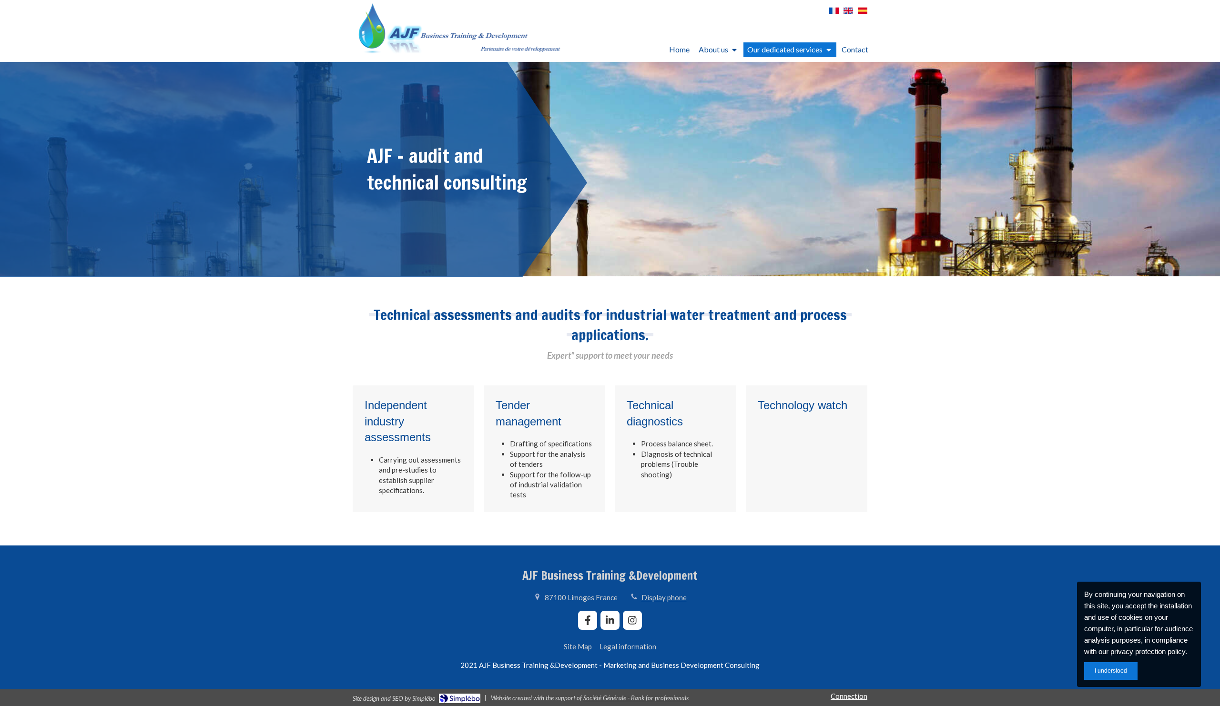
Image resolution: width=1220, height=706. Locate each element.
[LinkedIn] (610, 620)
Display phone (664, 597)
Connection (849, 696)
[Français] (834, 14)
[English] (848, 14)
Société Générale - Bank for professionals (636, 698)
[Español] (862, 14)
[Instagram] (632, 620)
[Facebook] (587, 620)
